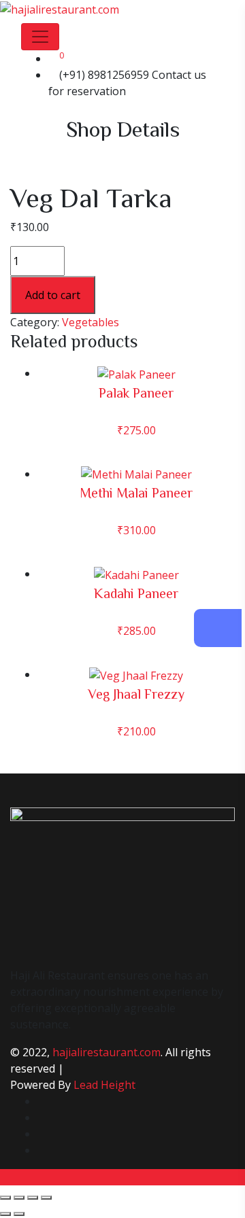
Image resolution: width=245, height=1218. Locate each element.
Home (48, 154)
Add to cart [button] (136, 401)
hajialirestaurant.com (106, 1052)
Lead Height (104, 1084)
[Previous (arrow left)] (5, 1214)
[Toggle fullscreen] (19, 1198)
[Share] (32, 1198)
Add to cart (52, 295)
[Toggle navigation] (40, 36)
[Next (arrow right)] (19, 1214)
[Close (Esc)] (46, 1198)
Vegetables (101, 154)
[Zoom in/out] (5, 1198)
